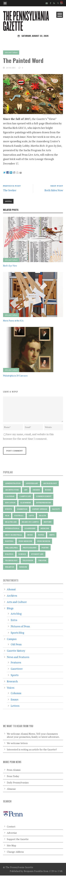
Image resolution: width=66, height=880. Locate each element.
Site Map (11, 845)
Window (23, 567)
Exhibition (22, 509)
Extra (14, 620)
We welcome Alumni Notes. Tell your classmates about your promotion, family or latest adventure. (33, 735)
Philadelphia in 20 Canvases (15, 375)
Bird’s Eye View (10, 265)
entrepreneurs (43, 503)
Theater (42, 560)
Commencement (43, 496)
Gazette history (16, 650)
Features (16, 662)
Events (8, 509)
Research (12, 681)
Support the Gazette (18, 839)
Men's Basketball (13, 535)
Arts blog (16, 613)
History (48, 522)
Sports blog (17, 632)
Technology (11, 560)
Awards (36, 490)
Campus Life (25, 496)
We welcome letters (17, 743)
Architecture (12, 490)
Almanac (11, 788)
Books (48, 490)
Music (30, 535)
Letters (15, 706)
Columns (16, 693)
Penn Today (13, 776)
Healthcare (11, 522)
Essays (14, 699)
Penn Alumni (13, 769)
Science (22, 554)
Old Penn (16, 644)
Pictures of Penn (20, 626)
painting (8, 201)
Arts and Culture (11, 52)
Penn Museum (43, 541)
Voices (10, 687)
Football (19, 516)
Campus (11, 639)
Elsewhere (25, 503)
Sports (14, 675)
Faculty (56, 509)
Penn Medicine (25, 541)
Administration (13, 483)
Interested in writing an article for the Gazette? (32, 749)
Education (10, 503)
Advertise (12, 832)
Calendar (9, 496)
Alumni (11, 589)
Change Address (15, 851)
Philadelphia (11, 548)
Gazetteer (17, 668)
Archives (12, 595)
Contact (11, 826)
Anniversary (32, 483)
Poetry (45, 548)
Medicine (45, 528)
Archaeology (50, 483)
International (12, 528)
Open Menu (5, 3)
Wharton (9, 567)
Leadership (30, 528)
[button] (61, 3)
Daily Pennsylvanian (18, 782)
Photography (30, 548)
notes (41, 535)
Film (7, 516)
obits (51, 535)
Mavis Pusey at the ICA (13, 320)
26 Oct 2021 (11, 67)
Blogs (10, 608)
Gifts (31, 516)
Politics (9, 554)
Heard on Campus (30, 522)
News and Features (18, 657)
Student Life (37, 554)
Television (28, 560)
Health (42, 516)
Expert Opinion (39, 509)
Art (25, 490)
